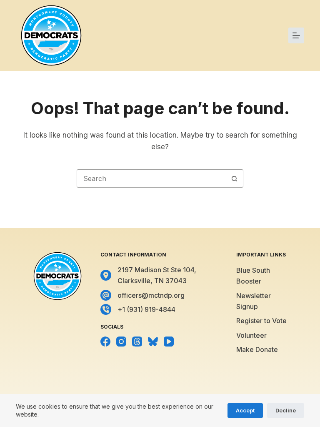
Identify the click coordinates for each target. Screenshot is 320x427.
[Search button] (234, 178)
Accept (245, 410)
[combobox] (151, 178)
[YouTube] (169, 342)
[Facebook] (105, 342)
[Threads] (137, 342)
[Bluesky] (153, 342)
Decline (285, 410)
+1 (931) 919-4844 (146, 309)
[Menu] (296, 35)
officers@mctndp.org (151, 295)
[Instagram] (121, 342)
